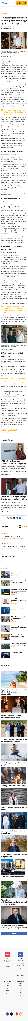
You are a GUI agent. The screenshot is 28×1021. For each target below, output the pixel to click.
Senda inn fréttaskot (20, 975)
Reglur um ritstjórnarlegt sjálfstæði (7, 961)
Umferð (20, 970)
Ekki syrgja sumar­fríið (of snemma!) (13, 786)
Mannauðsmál (5, 432)
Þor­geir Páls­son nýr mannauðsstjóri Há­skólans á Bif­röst (18, 600)
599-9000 (8, 968)
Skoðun (7, 990)
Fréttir (7, 983)
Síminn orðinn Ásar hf (16, 652)
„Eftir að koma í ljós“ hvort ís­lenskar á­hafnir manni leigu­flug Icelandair (18, 618)
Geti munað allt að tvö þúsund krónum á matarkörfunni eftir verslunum (19, 591)
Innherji (20, 983)
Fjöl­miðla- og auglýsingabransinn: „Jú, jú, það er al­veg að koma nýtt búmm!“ (14, 902)
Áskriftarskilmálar (20, 967)
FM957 (20, 993)
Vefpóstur (21, 972)
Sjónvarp (7, 992)
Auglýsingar (20, 962)
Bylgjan (20, 992)
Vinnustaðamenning (13, 429)
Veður (21, 990)
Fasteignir (21, 985)
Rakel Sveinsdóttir (5, 26)
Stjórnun (3, 429)
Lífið (7, 988)
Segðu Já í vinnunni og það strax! (12, 877)
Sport (7, 987)
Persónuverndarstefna (7, 963)
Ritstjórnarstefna (20, 965)
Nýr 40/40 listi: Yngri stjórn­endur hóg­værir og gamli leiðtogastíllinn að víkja (14, 928)
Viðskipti (7, 985)
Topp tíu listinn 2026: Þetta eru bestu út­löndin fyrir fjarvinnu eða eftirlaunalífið (14, 692)
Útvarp (7, 993)
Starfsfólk (21, 968)
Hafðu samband (21, 963)
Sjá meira (14, 933)
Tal (20, 997)
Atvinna (20, 987)
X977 (21, 995)
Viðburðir (20, 988)
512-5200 (21, 960)
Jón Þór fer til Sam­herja (17, 608)
